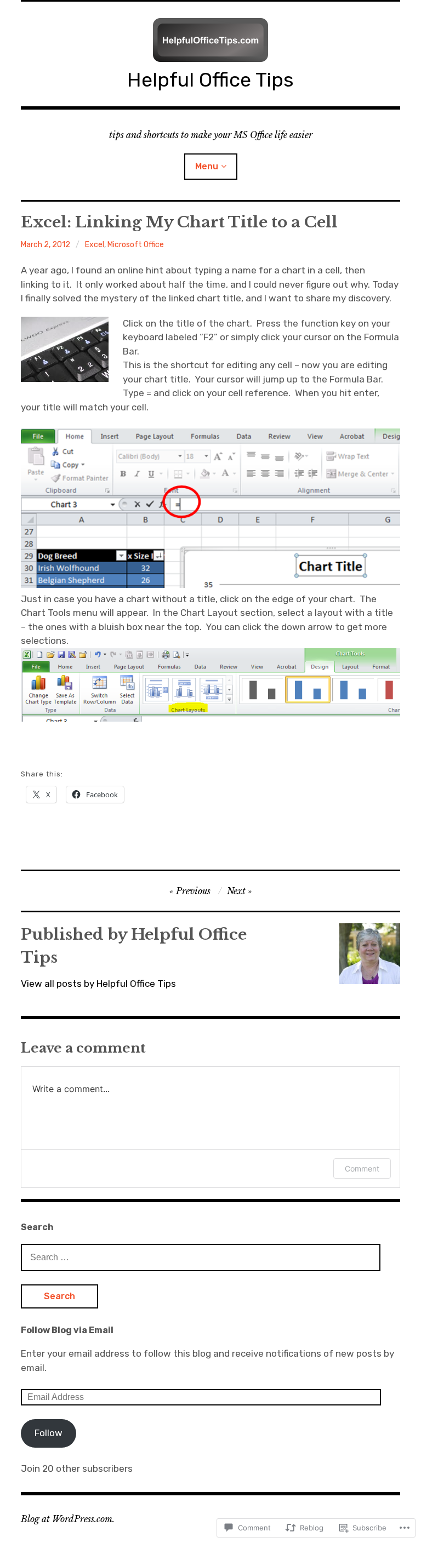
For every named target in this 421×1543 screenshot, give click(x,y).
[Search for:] (200, 1256)
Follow (48, 1432)
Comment (362, 1168)
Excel (94, 244)
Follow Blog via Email (67, 1330)
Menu (206, 166)
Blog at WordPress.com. (68, 1518)
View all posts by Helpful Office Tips (98, 983)
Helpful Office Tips (210, 80)
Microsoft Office (135, 244)
